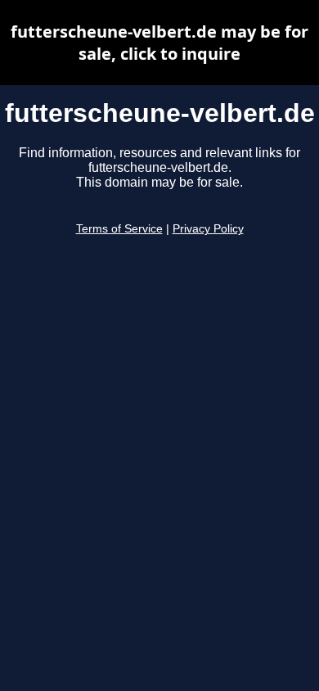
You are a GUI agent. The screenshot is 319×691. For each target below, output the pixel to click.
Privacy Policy (208, 229)
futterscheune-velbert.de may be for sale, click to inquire (159, 42)
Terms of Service (119, 229)
